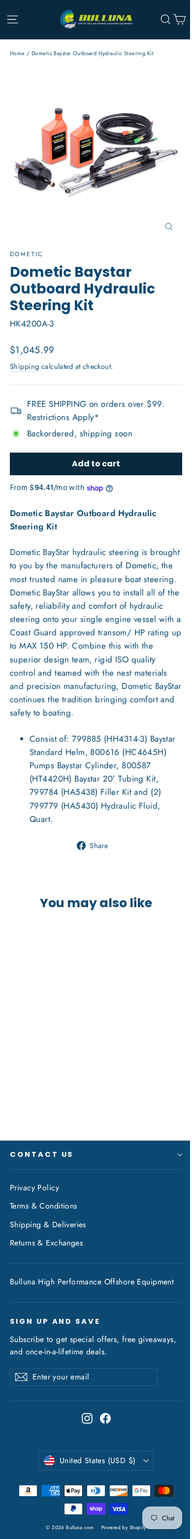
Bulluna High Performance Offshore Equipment (92, 1281)
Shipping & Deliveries (48, 1224)
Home (17, 53)
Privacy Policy (34, 1187)
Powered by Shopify (123, 1527)
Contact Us (41, 1154)
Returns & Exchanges (46, 1242)
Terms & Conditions (43, 1206)
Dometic (26, 254)
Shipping (24, 366)
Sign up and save (55, 1321)
